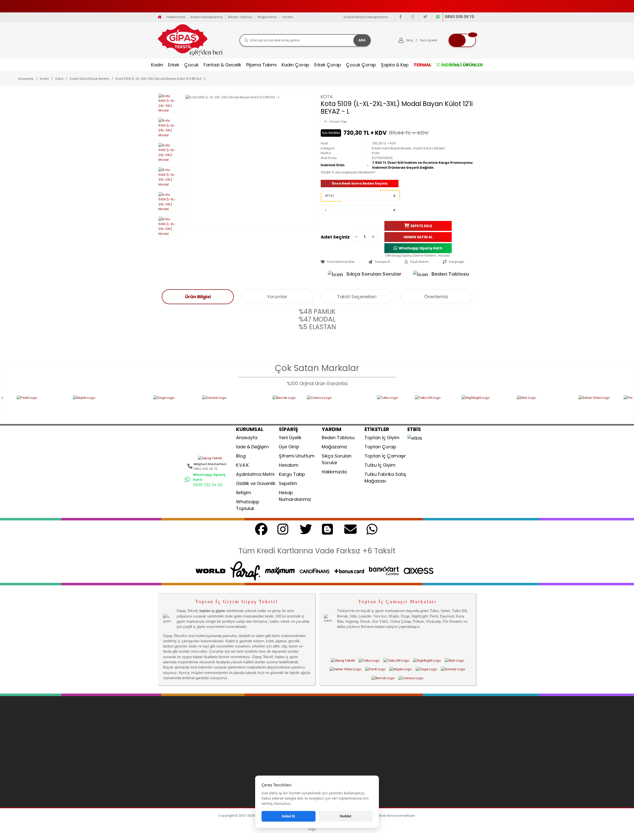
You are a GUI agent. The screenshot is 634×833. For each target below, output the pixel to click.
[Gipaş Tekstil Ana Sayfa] (343, 660)
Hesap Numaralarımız (295, 495)
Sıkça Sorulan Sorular (373, 273)
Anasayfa (246, 437)
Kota (327, 97)
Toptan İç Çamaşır (385, 456)
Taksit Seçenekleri (356, 297)
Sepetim (288, 483)
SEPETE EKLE (421, 225)
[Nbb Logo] (498, 406)
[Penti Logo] (602, 406)
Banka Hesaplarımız (207, 17)
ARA (362, 40)
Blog (241, 456)
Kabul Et (288, 816)
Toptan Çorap (380, 447)
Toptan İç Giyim (382, 437)
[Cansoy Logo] (293, 406)
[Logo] (190, 40)
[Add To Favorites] (343, 261)
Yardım (287, 17)
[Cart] (462, 40)
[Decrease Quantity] (356, 237)
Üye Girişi (289, 447)
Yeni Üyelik (290, 437)
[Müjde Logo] (63, 406)
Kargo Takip (292, 474)
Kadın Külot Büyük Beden (391, 148)
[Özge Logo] (128, 406)
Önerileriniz (436, 297)
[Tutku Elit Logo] (388, 406)
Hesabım (288, 465)
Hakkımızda (176, 17)
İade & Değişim (252, 447)
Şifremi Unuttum (297, 456)
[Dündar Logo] (188, 406)
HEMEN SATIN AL (418, 236)
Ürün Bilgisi (198, 297)
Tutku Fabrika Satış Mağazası (385, 477)
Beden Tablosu (240, 17)
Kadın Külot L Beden (429, 148)
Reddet (345, 816)
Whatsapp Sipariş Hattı (421, 247)
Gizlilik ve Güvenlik (255, 483)
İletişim (243, 492)
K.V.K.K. (242, 465)
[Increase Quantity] (373, 237)
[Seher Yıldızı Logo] (552, 406)
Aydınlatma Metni (255, 474)
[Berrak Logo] (240, 406)
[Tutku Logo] (347, 406)
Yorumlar (277, 297)
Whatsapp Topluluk (247, 505)
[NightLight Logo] (440, 406)
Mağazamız (267, 17)
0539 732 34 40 (207, 485)
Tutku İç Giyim (380, 465)
